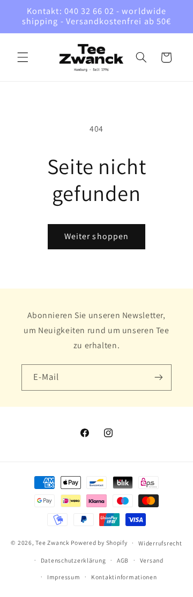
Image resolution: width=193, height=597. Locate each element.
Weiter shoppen (96, 236)
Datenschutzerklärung (73, 560)
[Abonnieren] (158, 377)
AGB (123, 560)
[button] (22, 57)
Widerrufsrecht (160, 543)
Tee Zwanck (52, 542)
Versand (152, 560)
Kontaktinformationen (124, 577)
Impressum (63, 577)
